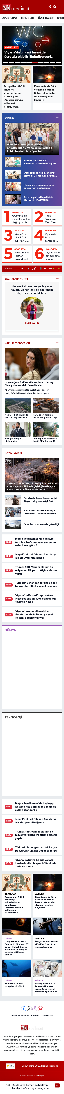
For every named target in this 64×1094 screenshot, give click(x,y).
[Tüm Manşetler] (57, 343)
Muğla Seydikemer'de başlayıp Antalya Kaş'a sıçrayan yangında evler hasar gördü (35, 542)
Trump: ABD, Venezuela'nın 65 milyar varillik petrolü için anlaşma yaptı (36, 570)
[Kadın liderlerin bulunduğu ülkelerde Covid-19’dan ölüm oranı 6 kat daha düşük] (13, 512)
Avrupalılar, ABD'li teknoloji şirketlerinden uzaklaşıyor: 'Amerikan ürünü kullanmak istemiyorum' (14, 905)
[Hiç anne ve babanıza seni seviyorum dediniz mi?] (13, 186)
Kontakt (35, 1015)
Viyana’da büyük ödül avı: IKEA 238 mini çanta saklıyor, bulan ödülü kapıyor (22, 238)
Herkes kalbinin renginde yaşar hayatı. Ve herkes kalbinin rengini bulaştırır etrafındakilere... (32, 290)
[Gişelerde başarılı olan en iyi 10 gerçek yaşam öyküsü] (13, 499)
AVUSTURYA (9, 18)
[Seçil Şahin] (32, 308)
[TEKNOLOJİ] (57, 717)
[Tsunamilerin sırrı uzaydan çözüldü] (16, 968)
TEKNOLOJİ (27, 18)
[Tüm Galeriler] (57, 453)
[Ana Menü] (59, 7)
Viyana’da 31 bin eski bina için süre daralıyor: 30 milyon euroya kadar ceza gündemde (53, 256)
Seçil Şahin (32, 323)
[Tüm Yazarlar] (57, 278)
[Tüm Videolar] (57, 118)
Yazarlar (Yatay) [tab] (16, 278)
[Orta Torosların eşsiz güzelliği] (13, 524)
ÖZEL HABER (45, 18)
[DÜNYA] (57, 630)
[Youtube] (40, 1008)
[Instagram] (34, 1008)
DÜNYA (10, 630)
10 (58, 62)
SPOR (60, 18)
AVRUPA (39, 894)
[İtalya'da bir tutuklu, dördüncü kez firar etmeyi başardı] (47, 926)
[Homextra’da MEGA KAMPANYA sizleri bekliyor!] (13, 162)
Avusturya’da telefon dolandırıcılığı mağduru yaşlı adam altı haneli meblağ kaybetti (22, 256)
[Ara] (54, 7)
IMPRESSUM (47, 1015)
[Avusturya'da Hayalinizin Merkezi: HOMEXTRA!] (13, 198)
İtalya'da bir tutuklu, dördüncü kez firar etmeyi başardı (46, 944)
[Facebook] (23, 1008)
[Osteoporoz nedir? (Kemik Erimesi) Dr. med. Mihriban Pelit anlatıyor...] (13, 174)
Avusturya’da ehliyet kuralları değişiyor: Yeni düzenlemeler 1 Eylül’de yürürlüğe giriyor (21, 219)
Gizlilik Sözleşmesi (20, 1015)
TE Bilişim (39, 1075)
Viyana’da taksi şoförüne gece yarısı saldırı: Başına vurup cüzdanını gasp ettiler (53, 238)
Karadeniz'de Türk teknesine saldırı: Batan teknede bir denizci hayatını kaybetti (45, 902)
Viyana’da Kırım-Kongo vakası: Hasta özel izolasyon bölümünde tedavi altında (35, 598)
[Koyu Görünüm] (50, 7)
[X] (29, 1008)
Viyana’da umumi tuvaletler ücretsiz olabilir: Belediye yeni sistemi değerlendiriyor (34, 614)
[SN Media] (16, 7)
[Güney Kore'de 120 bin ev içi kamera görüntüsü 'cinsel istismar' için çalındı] (47, 968)
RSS (12, 1066)
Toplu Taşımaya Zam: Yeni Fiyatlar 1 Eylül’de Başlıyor (50, 219)
